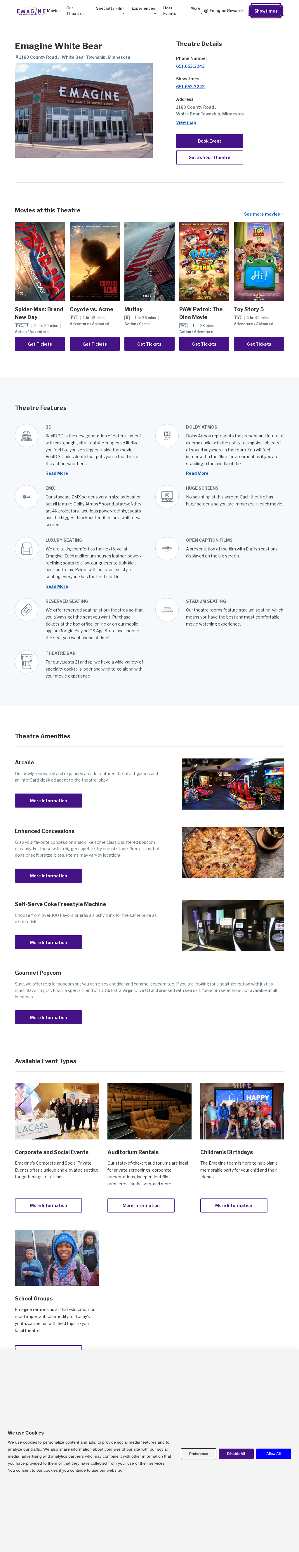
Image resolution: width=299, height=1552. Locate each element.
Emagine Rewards (227, 10)
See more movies (262, 214)
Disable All (236, 1454)
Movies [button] (53, 10)
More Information (48, 800)
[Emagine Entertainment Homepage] (31, 11)
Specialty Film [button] (110, 8)
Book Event (209, 140)
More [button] (195, 8)
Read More (57, 473)
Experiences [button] (143, 8)
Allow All (273, 1454)
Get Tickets (40, 344)
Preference (198, 1454)
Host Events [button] (169, 11)
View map (186, 122)
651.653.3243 (190, 66)
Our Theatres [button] (75, 11)
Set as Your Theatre (209, 157)
